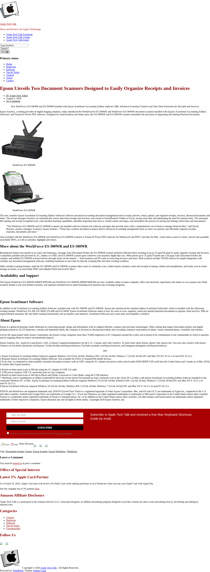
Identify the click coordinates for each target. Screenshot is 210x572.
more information (65, 433)
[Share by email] (47, 446)
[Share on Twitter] (42, 446)
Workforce (72, 451)
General (10, 75)
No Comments (13, 101)
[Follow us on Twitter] (8, 544)
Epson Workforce (57, 451)
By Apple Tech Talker (17, 95)
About (9, 78)
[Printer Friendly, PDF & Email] (9, 444)
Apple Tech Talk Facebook (19, 34)
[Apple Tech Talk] (11, 567)
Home (9, 64)
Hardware (11, 67)
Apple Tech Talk (8, 24)
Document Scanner (15, 451)
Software (10, 69)
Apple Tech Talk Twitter (18, 37)
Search (4, 49)
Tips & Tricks (12, 72)
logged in (17, 463)
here (37, 488)
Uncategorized (13, 528)
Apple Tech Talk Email (17, 40)
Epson (29, 451)
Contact (10, 80)
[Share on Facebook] (36, 446)
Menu (3, 52)
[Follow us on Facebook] (2, 544)
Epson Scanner (40, 451)
